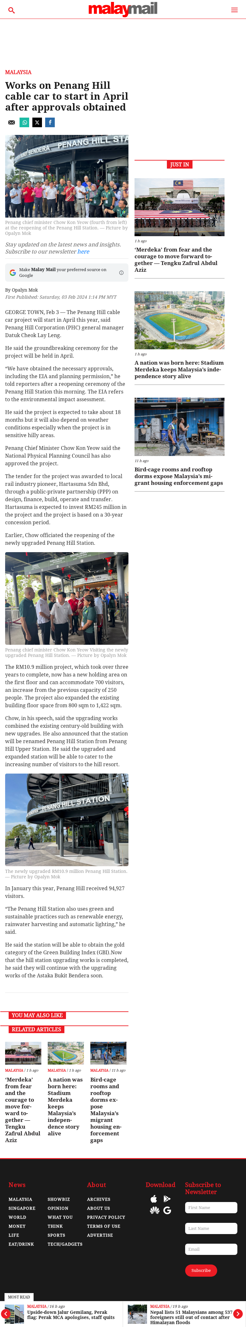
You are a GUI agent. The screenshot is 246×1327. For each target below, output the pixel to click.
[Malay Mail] (123, 15)
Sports (56, 1235)
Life (14, 1235)
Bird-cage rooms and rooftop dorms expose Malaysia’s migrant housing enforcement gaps (105, 1109)
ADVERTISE (100, 1235)
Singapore (22, 1208)
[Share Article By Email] (11, 125)
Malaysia (36, 1307)
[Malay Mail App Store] (154, 1203)
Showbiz (59, 1199)
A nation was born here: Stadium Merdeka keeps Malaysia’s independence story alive (65, 1106)
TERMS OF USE (103, 1226)
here (83, 251)
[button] (121, 272)
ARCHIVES (99, 1199)
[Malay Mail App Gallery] (155, 1215)
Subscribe (201, 1270)
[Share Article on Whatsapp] (24, 125)
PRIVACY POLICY (106, 1217)
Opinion (58, 1208)
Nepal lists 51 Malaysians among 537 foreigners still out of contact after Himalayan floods (191, 1317)
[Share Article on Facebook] (50, 125)
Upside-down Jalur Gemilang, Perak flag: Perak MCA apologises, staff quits (71, 1315)
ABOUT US (98, 1208)
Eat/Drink (21, 1244)
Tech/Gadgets (65, 1244)
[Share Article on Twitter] (37, 125)
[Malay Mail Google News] (167, 1215)
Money (17, 1226)
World (17, 1217)
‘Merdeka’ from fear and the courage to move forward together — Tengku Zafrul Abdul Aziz (22, 1109)
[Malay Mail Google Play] (167, 1203)
